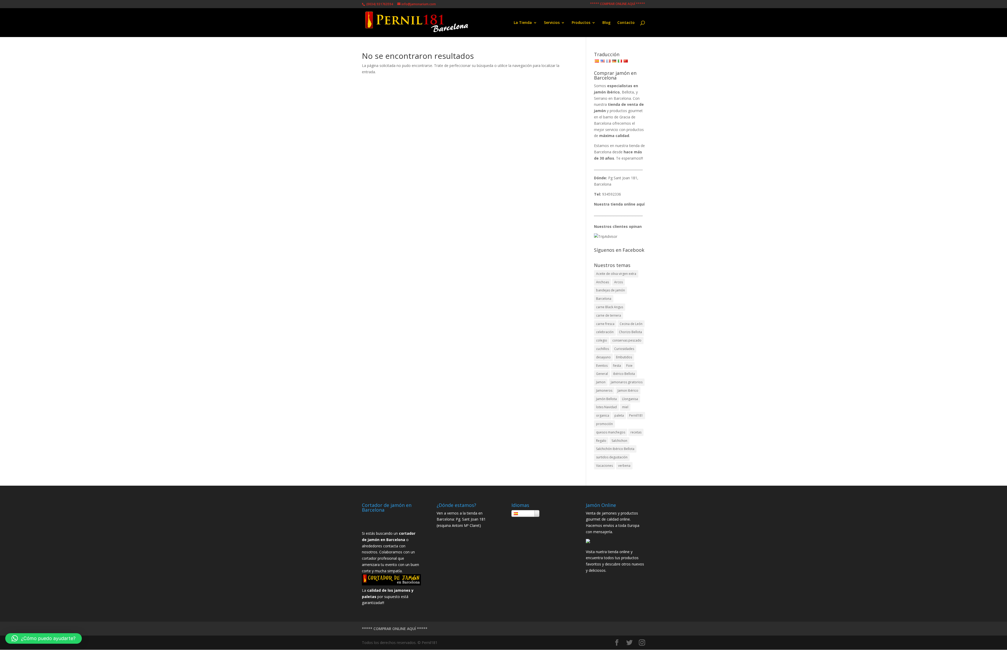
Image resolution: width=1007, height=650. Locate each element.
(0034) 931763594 (379, 4)
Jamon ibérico (628, 390)
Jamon (601, 382)
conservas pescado (626, 340)
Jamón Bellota (606, 399)
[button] (43, 638)
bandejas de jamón (610, 290)
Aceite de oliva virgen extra (616, 273)
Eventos (602, 365)
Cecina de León (631, 324)
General (602, 373)
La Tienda (523, 23)
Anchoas (602, 282)
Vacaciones (604, 465)
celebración (605, 332)
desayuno (603, 357)
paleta (619, 415)
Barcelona (603, 298)
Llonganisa (630, 399)
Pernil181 (636, 415)
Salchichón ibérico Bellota (615, 449)
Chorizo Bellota (630, 332)
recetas (635, 432)
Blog (606, 23)
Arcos (618, 282)
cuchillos (602, 349)
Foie (629, 365)
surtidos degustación (612, 457)
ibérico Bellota (624, 373)
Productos (581, 23)
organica (602, 415)
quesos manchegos (610, 432)
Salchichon (619, 440)
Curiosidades (624, 349)
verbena (624, 465)
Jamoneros (604, 390)
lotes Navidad (606, 407)
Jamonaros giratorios (626, 382)
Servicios (552, 23)
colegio (601, 340)
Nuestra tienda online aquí (619, 204)
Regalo (601, 440)
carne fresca (605, 324)
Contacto (626, 23)
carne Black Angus (609, 307)
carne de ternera (608, 315)
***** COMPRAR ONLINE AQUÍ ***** (617, 4)
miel (625, 407)
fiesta (617, 365)
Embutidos (624, 357)
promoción (604, 424)
